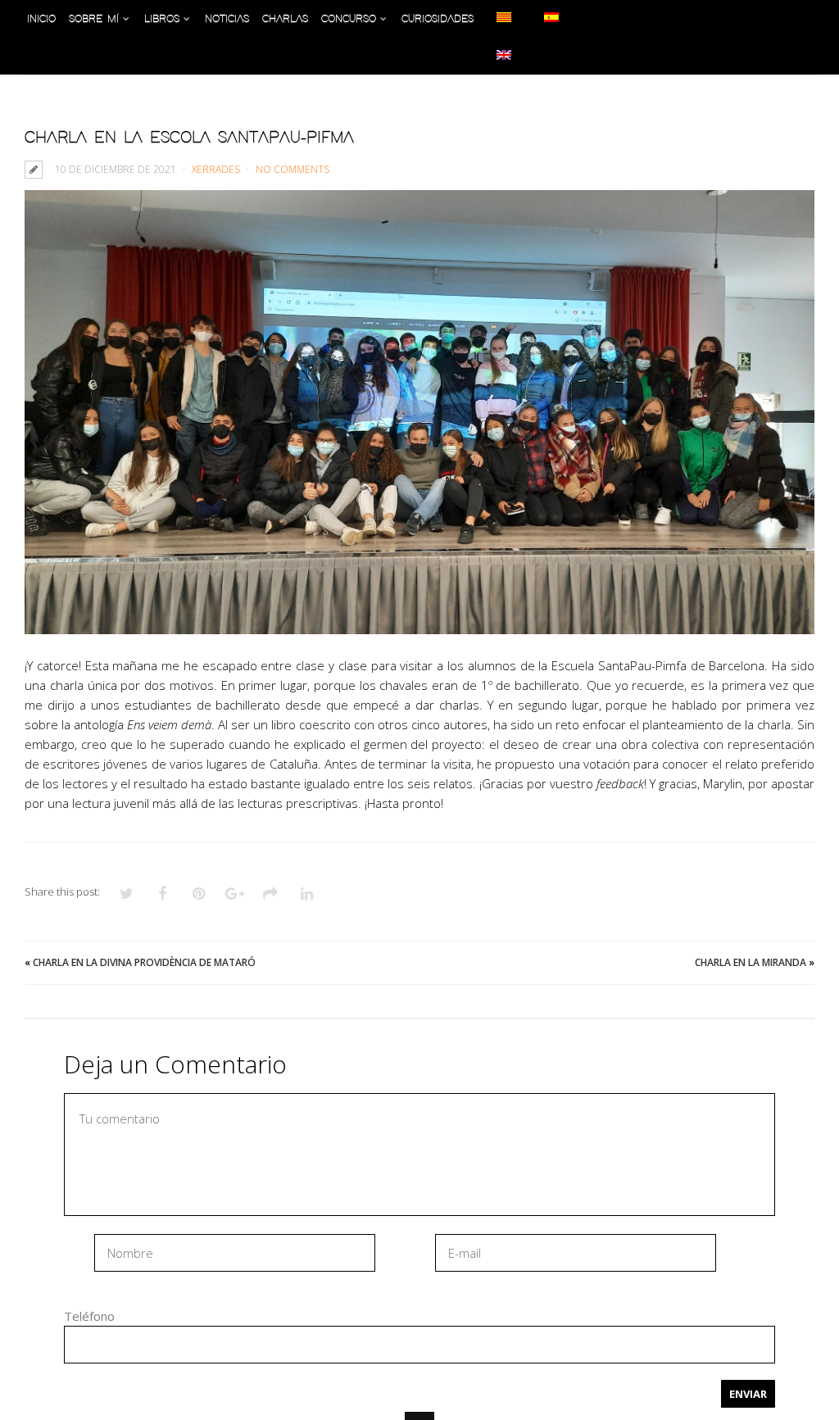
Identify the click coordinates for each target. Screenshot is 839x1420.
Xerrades (216, 169)
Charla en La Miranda (750, 962)
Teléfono (89, 1316)
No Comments (292, 169)
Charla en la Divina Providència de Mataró (144, 962)
